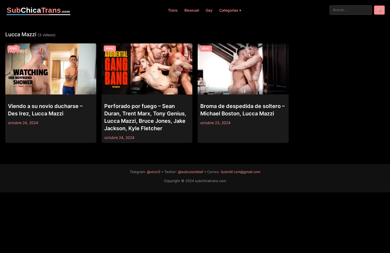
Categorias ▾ (230, 10)
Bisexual (191, 10)
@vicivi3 (153, 172)
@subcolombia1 (190, 172)
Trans (173, 10)
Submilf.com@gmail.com (240, 172)
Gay (209, 10)
